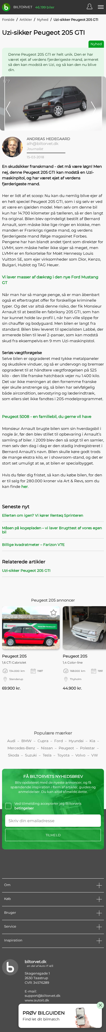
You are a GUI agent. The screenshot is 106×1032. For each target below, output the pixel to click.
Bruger (10, 912)
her (24, 486)
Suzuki (31, 755)
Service (10, 926)
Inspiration (13, 940)
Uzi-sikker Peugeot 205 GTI (26, 570)
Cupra (43, 741)
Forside (8, 19)
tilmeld (53, 835)
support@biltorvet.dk (42, 996)
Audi (11, 741)
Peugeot (66, 748)
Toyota (63, 755)
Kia (92, 741)
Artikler (26, 19)
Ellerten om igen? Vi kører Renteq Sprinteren (42, 515)
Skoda (13, 755)
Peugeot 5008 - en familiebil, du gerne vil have (46, 416)
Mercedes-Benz (21, 748)
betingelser (24, 808)
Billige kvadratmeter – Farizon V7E (33, 544)
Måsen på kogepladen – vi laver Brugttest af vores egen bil (52, 530)
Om (7, 885)
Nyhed (42, 19)
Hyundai (76, 741)
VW (94, 755)
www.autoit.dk (37, 1000)
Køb (7, 899)
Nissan (47, 748)
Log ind (92, 7)
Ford (58, 741)
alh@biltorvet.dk (42, 143)
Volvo (80, 755)
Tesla (47, 755)
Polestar (87, 748)
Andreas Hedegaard (48, 138)
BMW (26, 741)
